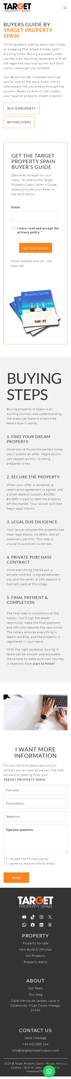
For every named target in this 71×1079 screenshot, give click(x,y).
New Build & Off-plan (35, 949)
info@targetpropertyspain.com (35, 1050)
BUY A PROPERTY (21, 108)
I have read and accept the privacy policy (38, 230)
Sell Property (35, 956)
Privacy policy (38, 859)
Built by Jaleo (33, 1067)
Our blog (35, 994)
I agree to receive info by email (31, 863)
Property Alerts (36, 962)
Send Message (35, 1038)
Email (15, 207)
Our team (35, 988)
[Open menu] (65, 7)
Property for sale (35, 943)
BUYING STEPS (19, 122)
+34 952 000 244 (35, 1044)
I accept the (28, 859)
